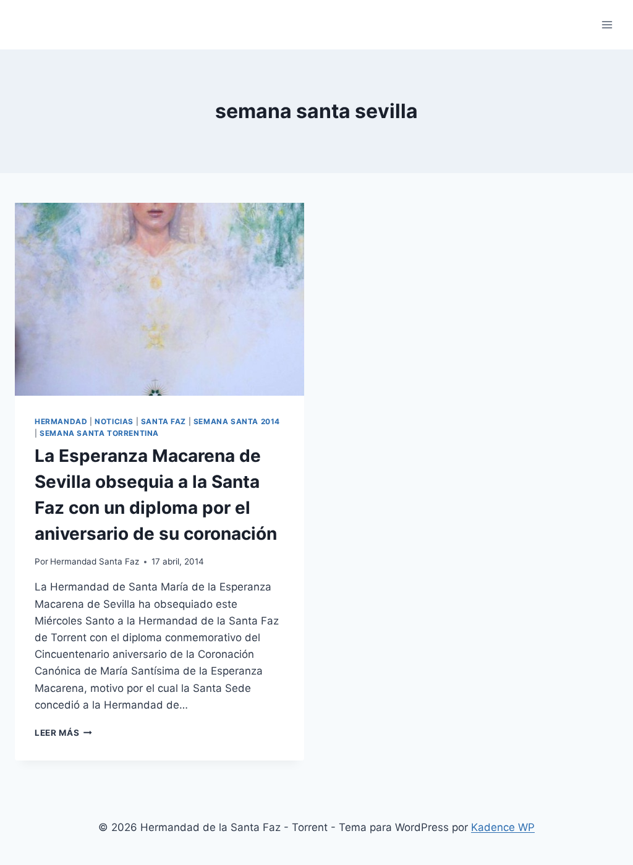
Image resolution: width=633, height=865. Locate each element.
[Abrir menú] (606, 24)
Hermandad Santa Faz (94, 561)
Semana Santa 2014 (236, 421)
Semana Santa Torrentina (99, 433)
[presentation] (159, 299)
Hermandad (61, 421)
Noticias (114, 421)
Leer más (63, 733)
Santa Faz (163, 421)
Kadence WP (503, 827)
